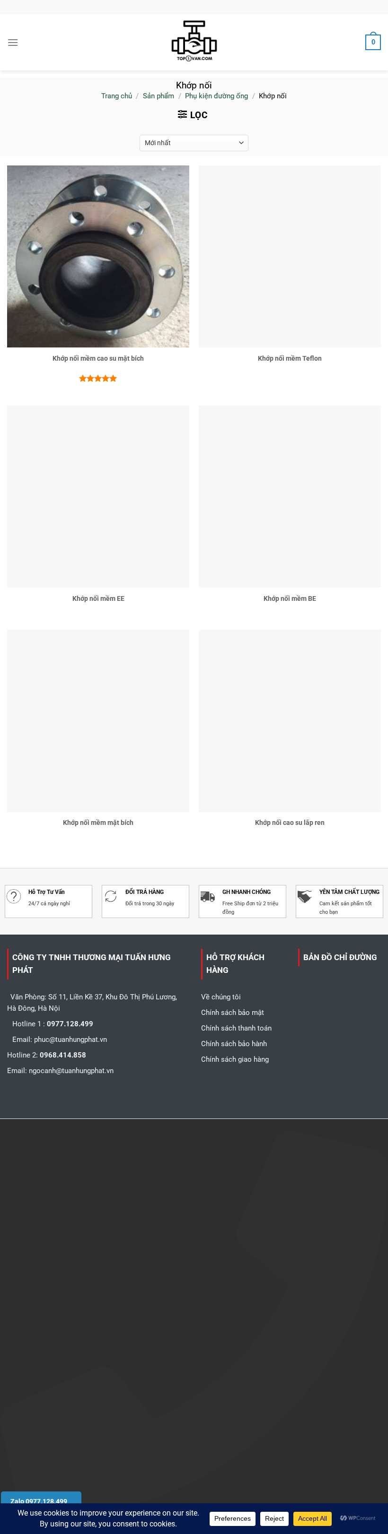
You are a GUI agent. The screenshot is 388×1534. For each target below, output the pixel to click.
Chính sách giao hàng (235, 1059)
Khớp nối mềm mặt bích (98, 822)
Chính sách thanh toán (236, 1028)
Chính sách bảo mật (232, 1012)
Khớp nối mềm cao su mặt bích (98, 358)
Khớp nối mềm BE (290, 598)
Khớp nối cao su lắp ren (290, 822)
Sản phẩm (158, 96)
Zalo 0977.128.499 (38, 1501)
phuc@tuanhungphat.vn (70, 1039)
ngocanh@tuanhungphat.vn (71, 1070)
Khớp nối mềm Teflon (290, 358)
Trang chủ (116, 96)
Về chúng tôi (221, 997)
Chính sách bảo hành (234, 1044)
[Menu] (12, 42)
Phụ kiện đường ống (216, 96)
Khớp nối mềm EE (98, 598)
